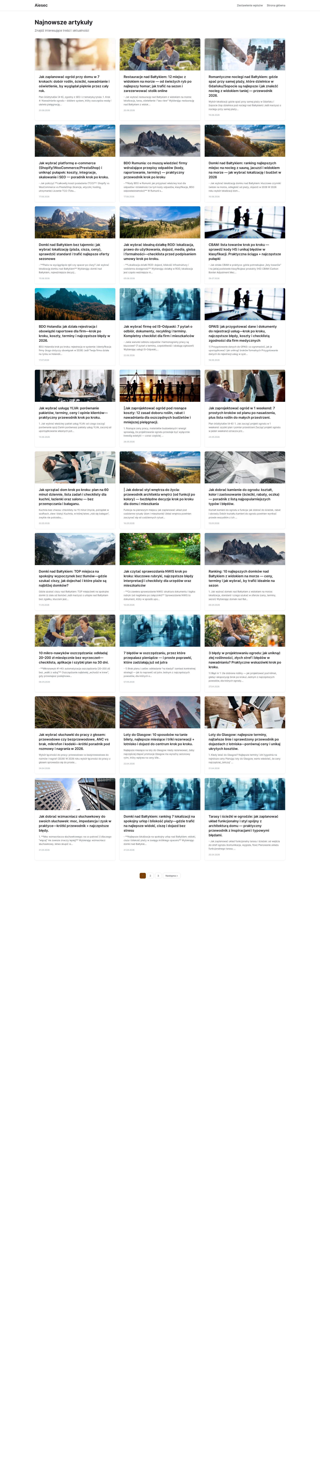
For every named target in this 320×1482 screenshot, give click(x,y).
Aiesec (41, 5)
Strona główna (276, 5)
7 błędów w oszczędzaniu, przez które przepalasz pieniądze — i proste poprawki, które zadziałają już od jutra (158, 657)
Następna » (172, 875)
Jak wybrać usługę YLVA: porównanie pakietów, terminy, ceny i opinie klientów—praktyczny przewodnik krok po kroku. (73, 412)
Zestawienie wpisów (250, 5)
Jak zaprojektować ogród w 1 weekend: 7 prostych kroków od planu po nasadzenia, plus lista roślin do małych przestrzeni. (242, 412)
